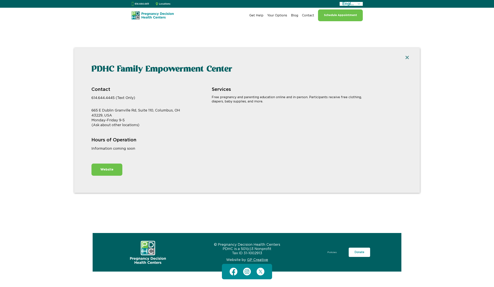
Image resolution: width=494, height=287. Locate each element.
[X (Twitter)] (260, 271)
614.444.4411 (142, 4)
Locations (164, 4)
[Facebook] (233, 271)
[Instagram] (247, 271)
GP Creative (257, 260)
